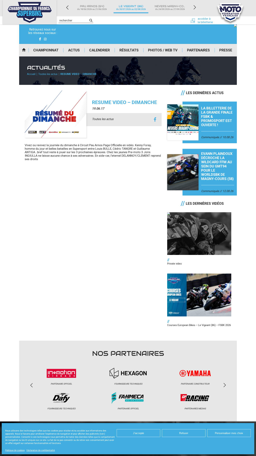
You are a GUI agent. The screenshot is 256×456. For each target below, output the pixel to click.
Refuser (183, 433)
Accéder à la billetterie (205, 20)
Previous (67, 7)
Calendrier (99, 50)
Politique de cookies (15, 450)
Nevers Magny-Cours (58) (172, 7)
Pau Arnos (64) (92, 7)
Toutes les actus (47, 74)
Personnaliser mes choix (229, 433)
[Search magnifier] (90, 20)
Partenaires (198, 50)
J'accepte (138, 433)
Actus (74, 50)
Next (194, 7)
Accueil (24, 50)
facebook (155, 119)
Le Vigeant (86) (131, 7)
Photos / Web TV (162, 50)
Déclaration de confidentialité (40, 450)
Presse (225, 50)
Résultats (129, 50)
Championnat (46, 50)
